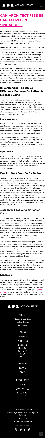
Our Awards (22, 325)
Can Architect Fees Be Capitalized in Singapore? (21, 20)
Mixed (22, 357)
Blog (22, 372)
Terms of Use (22, 396)
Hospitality (22, 348)
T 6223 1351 (22, 418)
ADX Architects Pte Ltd (22, 409)
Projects (22, 341)
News (22, 367)
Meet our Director (22, 322)
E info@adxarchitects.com (22, 421)
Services (22, 363)
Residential (22, 345)
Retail (22, 354)
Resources (22, 380)
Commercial (22, 351)
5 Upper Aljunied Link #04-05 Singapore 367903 (22, 414)
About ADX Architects (22, 319)
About (22, 315)
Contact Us (22, 388)
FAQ (22, 384)
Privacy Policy (22, 393)
